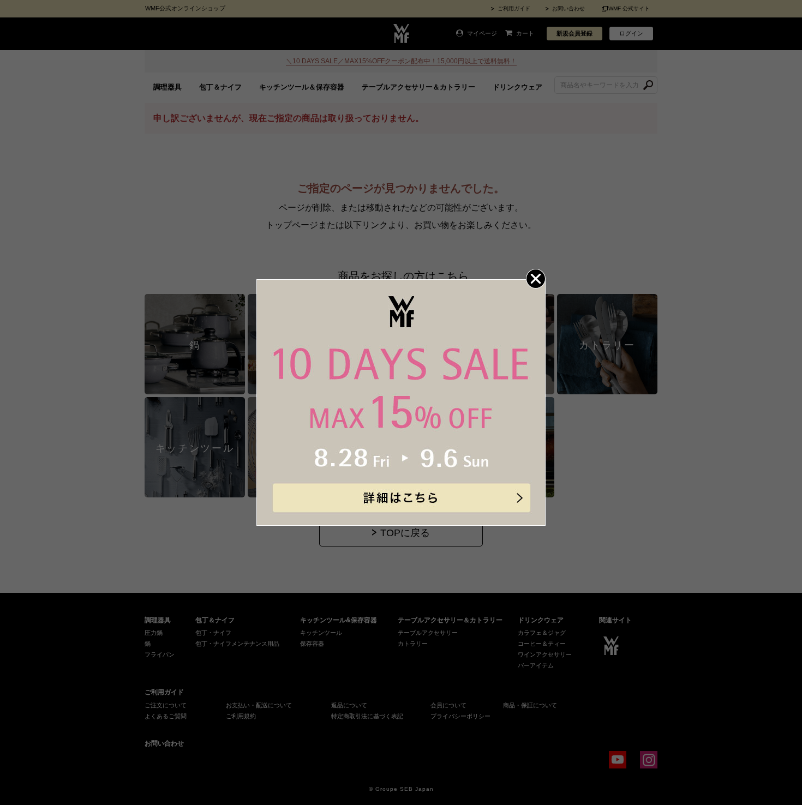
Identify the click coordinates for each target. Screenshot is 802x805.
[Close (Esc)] (536, 279)
